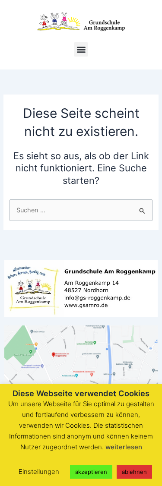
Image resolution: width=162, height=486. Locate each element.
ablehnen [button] (134, 471)
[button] (81, 49)
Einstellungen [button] (39, 471)
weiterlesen (123, 447)
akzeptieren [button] (91, 471)
